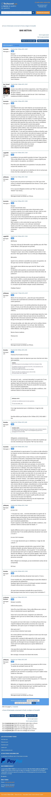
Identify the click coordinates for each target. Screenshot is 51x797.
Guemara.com (4, 744)
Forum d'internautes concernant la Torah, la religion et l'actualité (19, 26)
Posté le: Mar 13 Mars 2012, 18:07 (19, 49)
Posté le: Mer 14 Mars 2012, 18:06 (19, 101)
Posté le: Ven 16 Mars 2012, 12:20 (19, 152)
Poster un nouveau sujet (28, 41)
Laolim (41, 794)
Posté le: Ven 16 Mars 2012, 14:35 (19, 201)
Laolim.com (4, 747)
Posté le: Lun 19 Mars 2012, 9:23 (19, 659)
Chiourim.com (4, 742)
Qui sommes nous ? (42, 5)
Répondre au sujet (43, 41)
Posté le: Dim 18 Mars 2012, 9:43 (19, 350)
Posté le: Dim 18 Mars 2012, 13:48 (19, 505)
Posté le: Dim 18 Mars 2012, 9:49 (19, 422)
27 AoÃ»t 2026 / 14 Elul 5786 (42, 2)
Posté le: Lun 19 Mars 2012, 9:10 (19, 597)
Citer (12, 51)
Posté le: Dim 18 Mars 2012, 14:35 (19, 571)
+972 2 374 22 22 (9, 786)
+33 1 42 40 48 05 (9, 782)
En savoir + (4, 776)
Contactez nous (42, 6)
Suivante (16, 45)
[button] (43, 12)
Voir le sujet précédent (43, 37)
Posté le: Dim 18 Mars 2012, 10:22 (19, 446)
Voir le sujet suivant (44, 35)
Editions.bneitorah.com (6, 750)
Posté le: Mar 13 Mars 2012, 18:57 (19, 84)
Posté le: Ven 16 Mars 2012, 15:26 (19, 236)
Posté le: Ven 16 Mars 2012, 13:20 (19, 177)
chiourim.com (14, 753)
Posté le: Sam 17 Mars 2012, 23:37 (19, 293)
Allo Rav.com (4, 739)
